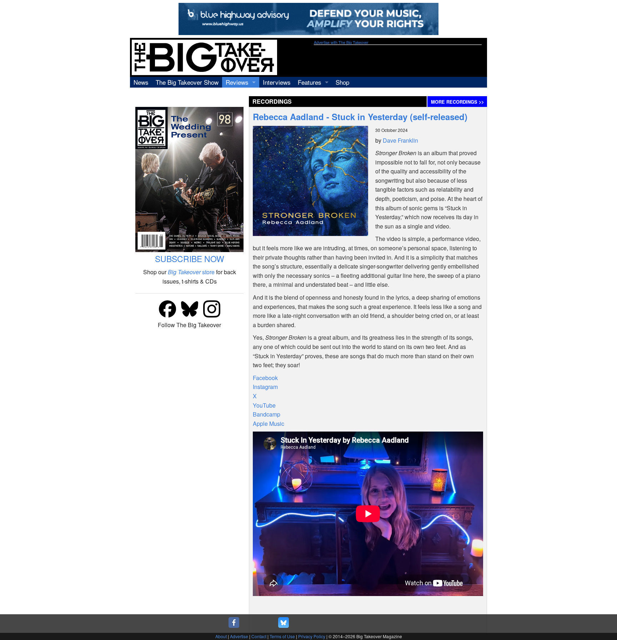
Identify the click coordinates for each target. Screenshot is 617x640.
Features (309, 82)
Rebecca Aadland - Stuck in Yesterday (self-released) (360, 116)
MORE (457, 102)
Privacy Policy (311, 636)
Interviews (277, 82)
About (221, 636)
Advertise (239, 636)
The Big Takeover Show (187, 82)
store (191, 272)
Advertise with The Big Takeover (341, 42)
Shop (342, 82)
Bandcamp (266, 414)
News (141, 82)
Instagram (265, 387)
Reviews (237, 82)
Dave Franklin (400, 140)
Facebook (265, 378)
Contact (258, 636)
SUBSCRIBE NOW (189, 259)
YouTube (264, 405)
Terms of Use (282, 636)
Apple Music (268, 423)
